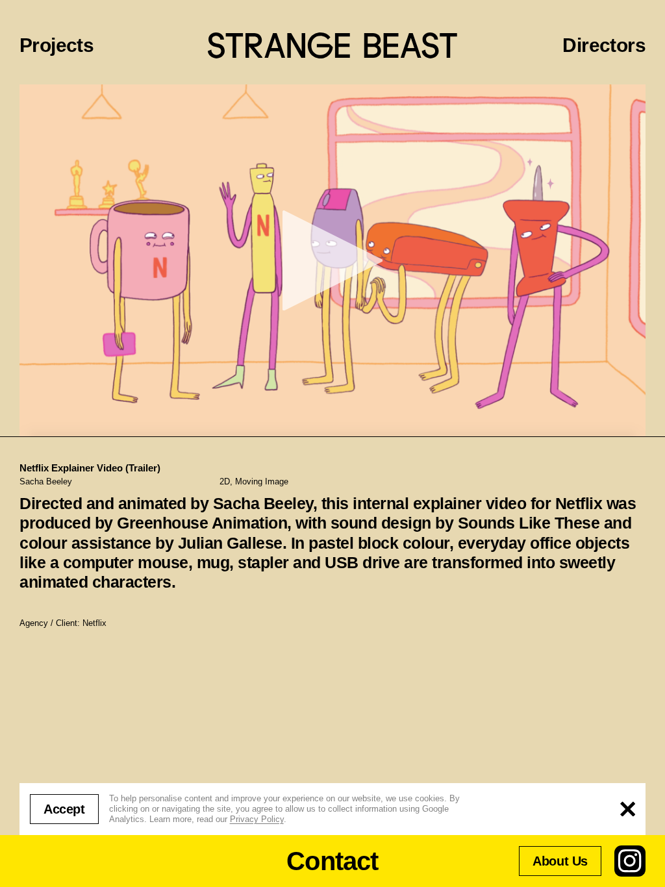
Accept (64, 809)
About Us (560, 861)
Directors (604, 45)
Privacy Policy (257, 819)
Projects (56, 45)
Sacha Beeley (45, 481)
